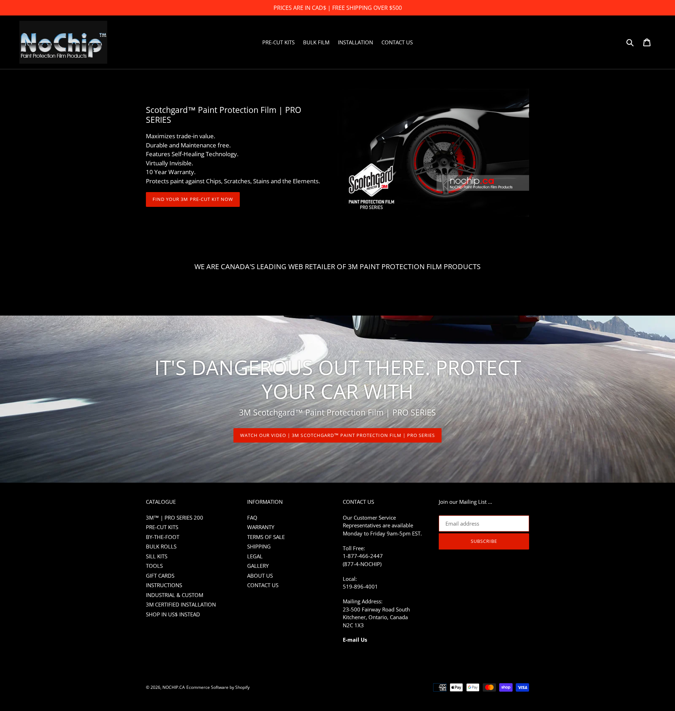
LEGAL (255, 556)
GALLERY (258, 565)
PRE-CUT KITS (162, 527)
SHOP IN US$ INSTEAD (173, 614)
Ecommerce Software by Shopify (218, 687)
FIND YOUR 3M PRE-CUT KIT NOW (193, 199)
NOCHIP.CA (173, 687)
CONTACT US (262, 585)
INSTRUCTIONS (164, 585)
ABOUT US (260, 575)
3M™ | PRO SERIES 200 (174, 517)
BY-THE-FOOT (162, 536)
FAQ (252, 517)
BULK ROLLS (161, 546)
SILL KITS (156, 556)
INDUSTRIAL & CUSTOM (174, 594)
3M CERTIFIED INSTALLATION (181, 604)
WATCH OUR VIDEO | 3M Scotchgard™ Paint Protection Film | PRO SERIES (337, 435)
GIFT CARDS (160, 575)
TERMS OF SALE (266, 536)
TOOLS (154, 565)
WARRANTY (260, 527)
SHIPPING (259, 546)
